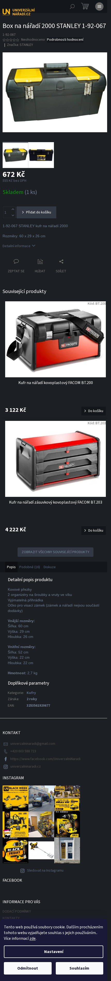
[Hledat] (72, 6)
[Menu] (99, 6)
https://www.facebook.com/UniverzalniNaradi (45, 759)
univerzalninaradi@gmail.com (32, 743)
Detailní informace (16, 246)
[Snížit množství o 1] (12, 215)
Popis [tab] (11, 567)
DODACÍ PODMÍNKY (17, 911)
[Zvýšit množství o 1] (12, 209)
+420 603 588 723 (23, 751)
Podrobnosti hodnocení (65, 39)
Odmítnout (27, 968)
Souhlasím (79, 968)
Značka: (20, 44)
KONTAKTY (11, 918)
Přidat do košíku (38, 212)
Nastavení (53, 952)
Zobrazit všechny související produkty (55, 552)
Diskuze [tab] (50, 567)
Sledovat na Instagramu (45, 870)
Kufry (31, 692)
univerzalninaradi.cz (25, 766)
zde (32, 938)
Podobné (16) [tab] (29, 567)
